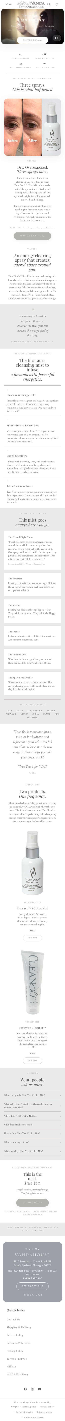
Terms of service (24, 1412)
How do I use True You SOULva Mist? (22, 1133)
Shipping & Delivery (19, 1327)
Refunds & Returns (18, 1343)
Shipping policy (44, 1412)
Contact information (34, 1417)
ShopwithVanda (30, 1402)
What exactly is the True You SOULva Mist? (24, 1095)
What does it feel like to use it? (18, 1124)
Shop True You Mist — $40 (32, 236)
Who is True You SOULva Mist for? (20, 1115)
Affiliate (11, 1366)
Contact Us (13, 1319)
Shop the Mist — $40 (32, 40)
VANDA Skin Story (17, 1374)
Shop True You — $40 (32, 1203)
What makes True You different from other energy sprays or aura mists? (28, 1106)
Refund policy (29, 1406)
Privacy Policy (15, 1351)
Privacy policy (47, 1406)
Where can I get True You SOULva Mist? (23, 1151)
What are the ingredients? (16, 1142)
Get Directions (32, 1286)
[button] (9, 4)
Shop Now (33, 938)
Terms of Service (17, 1358)
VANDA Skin (37, 1230)
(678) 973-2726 (32, 1294)
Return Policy (15, 1335)
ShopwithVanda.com (16, 1228)
